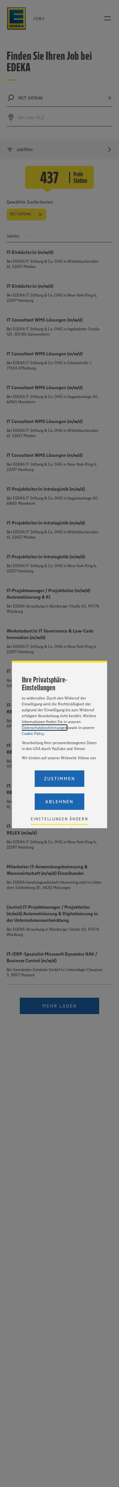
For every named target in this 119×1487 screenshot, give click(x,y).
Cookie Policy (33, 733)
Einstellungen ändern (59, 818)
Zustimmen (59, 779)
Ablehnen (59, 802)
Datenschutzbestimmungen (44, 727)
